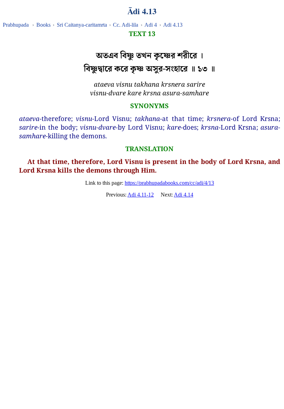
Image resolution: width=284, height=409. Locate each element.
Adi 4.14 (183, 195)
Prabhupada (16, 25)
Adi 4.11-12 (140, 195)
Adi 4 (150, 25)
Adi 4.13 (173, 25)
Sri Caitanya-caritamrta (82, 25)
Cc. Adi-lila (125, 25)
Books (43, 25)
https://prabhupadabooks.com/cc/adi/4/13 (169, 183)
